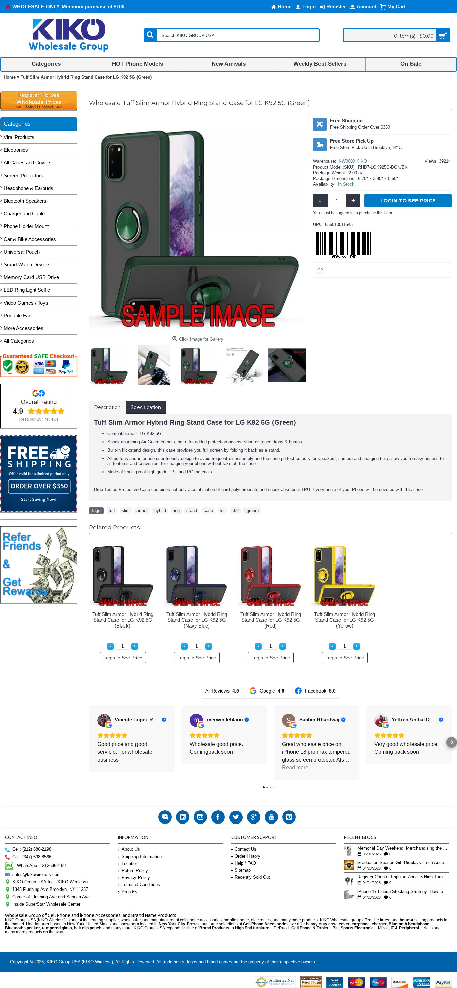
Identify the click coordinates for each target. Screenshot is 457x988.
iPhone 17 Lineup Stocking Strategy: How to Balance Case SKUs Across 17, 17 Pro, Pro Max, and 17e (403, 891)
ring (176, 510)
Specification (146, 407)
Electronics (16, 150)
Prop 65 (129, 891)
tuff (112, 510)
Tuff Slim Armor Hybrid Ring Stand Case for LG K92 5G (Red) (270, 620)
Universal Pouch (22, 252)
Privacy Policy (136, 877)
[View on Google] (104, 720)
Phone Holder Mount (26, 226)
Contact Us (245, 849)
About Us (131, 849)
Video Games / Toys (26, 303)
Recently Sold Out (252, 877)
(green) (252, 510)
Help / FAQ (245, 863)
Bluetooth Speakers (25, 201)
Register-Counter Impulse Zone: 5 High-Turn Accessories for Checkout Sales (403, 877)
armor (142, 510)
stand (191, 510)
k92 (235, 510)
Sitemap (243, 870)
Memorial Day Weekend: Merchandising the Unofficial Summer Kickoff (403, 848)
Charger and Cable (24, 213)
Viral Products (19, 137)
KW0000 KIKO (353, 161)
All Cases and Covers (28, 163)
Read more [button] (295, 767)
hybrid (160, 510)
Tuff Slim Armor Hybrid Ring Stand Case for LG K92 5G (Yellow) (344, 620)
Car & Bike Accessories (30, 239)
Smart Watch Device (26, 264)
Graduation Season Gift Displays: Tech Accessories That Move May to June (403, 862)
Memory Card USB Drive (31, 277)
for (222, 510)
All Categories (19, 341)
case (208, 510)
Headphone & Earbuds (28, 188)
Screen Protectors (23, 175)
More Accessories (23, 328)
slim (126, 510)
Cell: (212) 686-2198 (31, 849)
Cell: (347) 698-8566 (31, 856)
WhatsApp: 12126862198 (41, 865)
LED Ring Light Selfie (27, 290)
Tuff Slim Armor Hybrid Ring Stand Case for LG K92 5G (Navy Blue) (196, 620)
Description (107, 407)
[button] (89, 742)
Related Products (114, 527)
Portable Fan (17, 315)
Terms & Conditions (141, 884)
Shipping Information (142, 856)
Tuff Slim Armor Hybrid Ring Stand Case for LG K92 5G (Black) (122, 620)
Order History (247, 856)
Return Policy (135, 870)
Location (130, 863)
